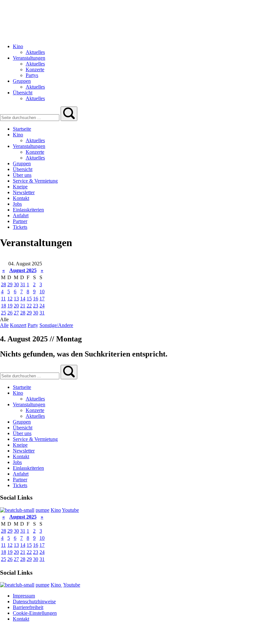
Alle (4, 325)
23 (35, 305)
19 (10, 305)
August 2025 (23, 270)
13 (16, 298)
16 (35, 298)
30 (16, 284)
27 (16, 312)
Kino (56, 510)
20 (16, 305)
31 (22, 284)
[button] (69, 114)
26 (10, 312)
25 (3, 312)
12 (10, 298)
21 (22, 305)
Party (33, 325)
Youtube (70, 510)
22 (29, 305)
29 (10, 284)
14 (22, 298)
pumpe (42, 510)
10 (42, 291)
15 (29, 298)
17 (42, 298)
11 (3, 298)
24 (42, 305)
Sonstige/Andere (56, 325)
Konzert (18, 325)
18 (3, 305)
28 (3, 284)
